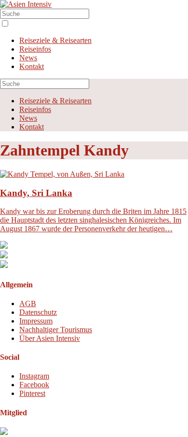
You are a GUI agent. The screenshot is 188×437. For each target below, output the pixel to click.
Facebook (34, 385)
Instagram (34, 376)
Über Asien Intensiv (49, 338)
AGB (27, 303)
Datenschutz (38, 312)
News (28, 58)
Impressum (36, 321)
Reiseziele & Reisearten (55, 40)
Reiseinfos (35, 49)
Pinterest (32, 393)
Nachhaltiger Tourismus (55, 329)
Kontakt (31, 66)
